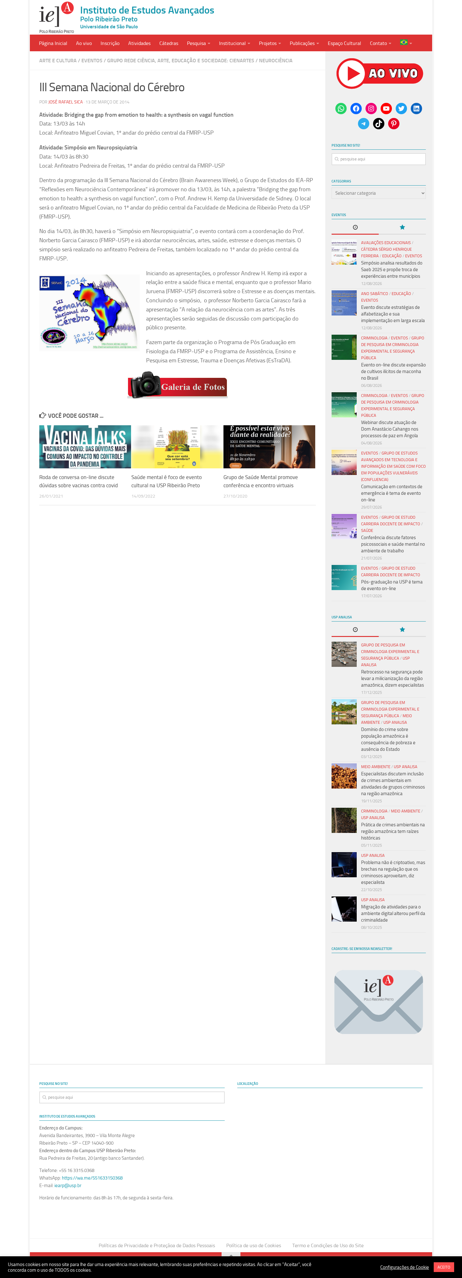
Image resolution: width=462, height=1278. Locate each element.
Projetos (268, 43)
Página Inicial (53, 43)
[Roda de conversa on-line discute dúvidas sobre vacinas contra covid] (85, 447)
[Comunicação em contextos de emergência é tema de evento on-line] (344, 462)
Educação (392, 256)
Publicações (302, 43)
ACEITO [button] (443, 1267)
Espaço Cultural (344, 43)
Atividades (139, 43)
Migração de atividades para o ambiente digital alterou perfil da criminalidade (393, 913)
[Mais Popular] (402, 228)
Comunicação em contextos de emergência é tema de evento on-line (391, 493)
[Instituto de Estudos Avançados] (56, 17)
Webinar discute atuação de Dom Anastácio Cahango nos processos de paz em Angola (389, 429)
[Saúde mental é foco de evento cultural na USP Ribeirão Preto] (177, 447)
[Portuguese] (406, 43)
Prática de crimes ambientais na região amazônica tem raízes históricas (393, 831)
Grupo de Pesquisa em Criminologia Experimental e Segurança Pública (390, 652)
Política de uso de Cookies (253, 1245)
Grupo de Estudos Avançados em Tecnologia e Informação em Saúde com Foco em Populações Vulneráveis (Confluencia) (393, 466)
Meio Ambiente (375, 766)
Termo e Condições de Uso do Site (328, 1245)
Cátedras (168, 43)
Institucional (232, 43)
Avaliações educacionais (386, 242)
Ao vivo (84, 43)
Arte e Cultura (58, 61)
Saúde (367, 530)
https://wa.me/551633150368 (92, 1178)
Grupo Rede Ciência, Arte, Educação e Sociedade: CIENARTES (180, 61)
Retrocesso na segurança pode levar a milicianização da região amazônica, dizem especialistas (392, 678)
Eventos (91, 61)
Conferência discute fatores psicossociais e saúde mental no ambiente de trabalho (393, 544)
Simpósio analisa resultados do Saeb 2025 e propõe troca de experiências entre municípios (391, 269)
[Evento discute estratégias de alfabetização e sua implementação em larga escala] (344, 302)
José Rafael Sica (65, 102)
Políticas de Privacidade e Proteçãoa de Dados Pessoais (157, 1245)
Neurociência (276, 61)
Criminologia (374, 338)
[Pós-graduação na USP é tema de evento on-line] (344, 577)
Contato (378, 43)
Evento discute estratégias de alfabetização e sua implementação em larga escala (393, 313)
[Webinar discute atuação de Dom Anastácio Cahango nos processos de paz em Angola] (344, 404)
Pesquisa (196, 43)
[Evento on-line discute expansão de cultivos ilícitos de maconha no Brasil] (344, 347)
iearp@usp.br (67, 1185)
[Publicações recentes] (355, 228)
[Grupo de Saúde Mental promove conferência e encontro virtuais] (269, 447)
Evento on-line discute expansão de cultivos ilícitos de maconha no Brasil (393, 371)
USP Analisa (395, 722)
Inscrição (110, 43)
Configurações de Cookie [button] (404, 1267)
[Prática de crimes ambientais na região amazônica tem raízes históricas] (344, 820)
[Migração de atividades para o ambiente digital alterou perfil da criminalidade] (344, 909)
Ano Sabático (374, 293)
